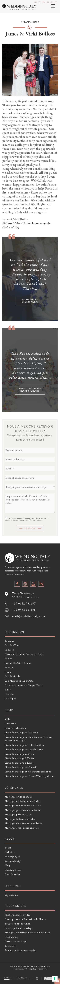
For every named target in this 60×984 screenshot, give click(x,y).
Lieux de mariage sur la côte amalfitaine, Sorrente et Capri (28, 738)
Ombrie (9, 694)
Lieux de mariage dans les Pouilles (24, 745)
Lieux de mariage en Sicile (19, 753)
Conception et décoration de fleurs (25, 919)
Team (8, 847)
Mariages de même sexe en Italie (23, 823)
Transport (11, 945)
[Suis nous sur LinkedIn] (41, 584)
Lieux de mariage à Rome (19, 762)
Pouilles (9, 649)
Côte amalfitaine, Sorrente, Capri (24, 654)
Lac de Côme (12, 645)
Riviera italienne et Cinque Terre (24, 685)
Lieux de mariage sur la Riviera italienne (28, 771)
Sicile (8, 689)
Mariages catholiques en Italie (22, 801)
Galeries (9, 852)
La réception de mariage (19, 928)
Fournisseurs (15, 905)
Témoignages (12, 856)
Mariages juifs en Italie (18, 814)
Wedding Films (13, 869)
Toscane (9, 640)
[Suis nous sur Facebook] (17, 584)
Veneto (9, 667)
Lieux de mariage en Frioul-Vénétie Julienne (30, 776)
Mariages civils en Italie (18, 796)
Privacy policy (36, 520)
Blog (7, 865)
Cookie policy (31, 969)
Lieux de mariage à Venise (19, 758)
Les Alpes (10, 698)
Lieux (9, 710)
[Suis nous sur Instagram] (25, 584)
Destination (14, 632)
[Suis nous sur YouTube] (33, 584)
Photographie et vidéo (18, 914)
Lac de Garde (12, 676)
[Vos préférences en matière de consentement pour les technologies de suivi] (55, 979)
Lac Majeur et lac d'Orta (19, 680)
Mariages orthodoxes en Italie (22, 827)
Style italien (12, 895)
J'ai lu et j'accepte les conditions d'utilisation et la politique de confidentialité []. (28, 519)
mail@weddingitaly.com (28, 616)
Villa (7, 719)
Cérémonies (11, 937)
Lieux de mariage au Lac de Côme (24, 749)
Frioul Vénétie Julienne (18, 663)
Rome (8, 671)
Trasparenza (42, 969)
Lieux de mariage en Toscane (21, 732)
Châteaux (10, 723)
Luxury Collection (15, 728)
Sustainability (13, 861)
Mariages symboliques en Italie (23, 805)
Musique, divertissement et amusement (27, 932)
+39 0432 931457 (24, 603)
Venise (8, 658)
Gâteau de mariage (16, 941)
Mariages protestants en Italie (22, 810)
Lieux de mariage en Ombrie (21, 767)
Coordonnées (12, 874)
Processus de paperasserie (20, 950)
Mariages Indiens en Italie (20, 818)
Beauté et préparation (18, 923)
